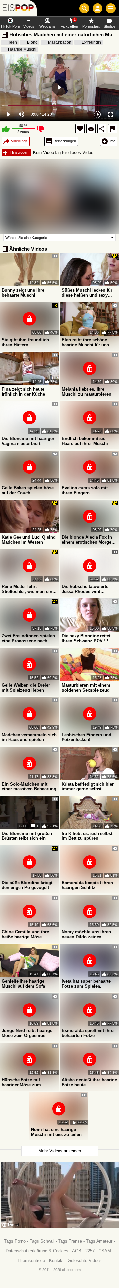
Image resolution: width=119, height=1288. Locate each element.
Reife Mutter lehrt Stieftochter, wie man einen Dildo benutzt (29, 589)
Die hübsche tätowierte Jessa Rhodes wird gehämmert (85, 589)
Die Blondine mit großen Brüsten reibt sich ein (27, 836)
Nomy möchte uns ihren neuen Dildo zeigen (86, 934)
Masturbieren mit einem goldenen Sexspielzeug (86, 687)
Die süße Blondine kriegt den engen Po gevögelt (27, 885)
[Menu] (111, 8)
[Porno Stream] (18, 8)
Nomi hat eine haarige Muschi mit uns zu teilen (56, 1132)
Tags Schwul (42, 1241)
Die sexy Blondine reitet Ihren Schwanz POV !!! (86, 638)
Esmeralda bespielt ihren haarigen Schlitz (87, 885)
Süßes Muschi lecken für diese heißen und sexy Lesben (87, 293)
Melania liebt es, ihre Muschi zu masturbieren (86, 392)
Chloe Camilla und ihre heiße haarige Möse (25, 934)
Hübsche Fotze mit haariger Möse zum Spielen (21, 1082)
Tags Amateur (99, 1241)
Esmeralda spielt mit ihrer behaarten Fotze (88, 1033)
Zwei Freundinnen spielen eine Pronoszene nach (28, 638)
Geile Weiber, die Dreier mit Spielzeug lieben (26, 687)
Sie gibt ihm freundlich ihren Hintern (25, 342)
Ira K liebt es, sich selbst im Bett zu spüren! (87, 836)
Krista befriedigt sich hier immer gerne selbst (88, 786)
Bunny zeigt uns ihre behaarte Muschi (23, 293)
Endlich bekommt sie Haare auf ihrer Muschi (85, 441)
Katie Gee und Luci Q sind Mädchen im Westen (29, 540)
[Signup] (97, 8)
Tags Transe (70, 1241)
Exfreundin (91, 42)
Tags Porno (15, 1241)
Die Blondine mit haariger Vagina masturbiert (28, 441)
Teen (12, 42)
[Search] (84, 8)
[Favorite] (80, 128)
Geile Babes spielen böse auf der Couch (28, 490)
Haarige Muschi (22, 49)
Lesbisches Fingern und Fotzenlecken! (86, 737)
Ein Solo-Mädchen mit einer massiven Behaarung (29, 786)
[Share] (101, 128)
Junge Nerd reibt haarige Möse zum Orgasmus (27, 1033)
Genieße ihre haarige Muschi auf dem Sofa (23, 984)
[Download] (91, 128)
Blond (32, 42)
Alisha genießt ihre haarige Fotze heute (89, 1082)
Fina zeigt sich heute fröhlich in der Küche (23, 392)
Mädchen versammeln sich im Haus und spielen (29, 737)
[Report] (112, 128)
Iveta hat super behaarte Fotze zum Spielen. (86, 984)
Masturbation (59, 42)
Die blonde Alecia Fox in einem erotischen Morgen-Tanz (88, 540)
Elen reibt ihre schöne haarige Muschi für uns (85, 342)
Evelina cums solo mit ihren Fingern (85, 490)
